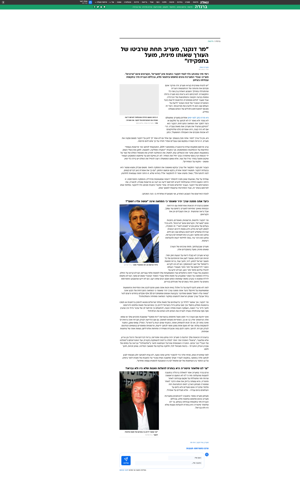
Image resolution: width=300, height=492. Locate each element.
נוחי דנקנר (200, 442)
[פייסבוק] (94, 7)
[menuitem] (194, 2)
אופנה (119, 2)
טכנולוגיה (127, 2)
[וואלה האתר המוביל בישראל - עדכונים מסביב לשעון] (204, 2)
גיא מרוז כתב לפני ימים (198, 118)
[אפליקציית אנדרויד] (104, 7)
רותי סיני (193, 442)
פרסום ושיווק (181, 7)
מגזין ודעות (157, 7)
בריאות (144, 2)
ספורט (187, 2)
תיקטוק (165, 7)
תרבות (171, 2)
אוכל (152, 2)
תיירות (136, 2)
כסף (157, 2)
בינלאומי (172, 7)
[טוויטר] (97, 7)
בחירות (179, 2)
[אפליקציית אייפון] (101, 7)
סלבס (164, 2)
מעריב (206, 442)
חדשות (195, 2)
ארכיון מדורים (147, 7)
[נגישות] (3, 2)
